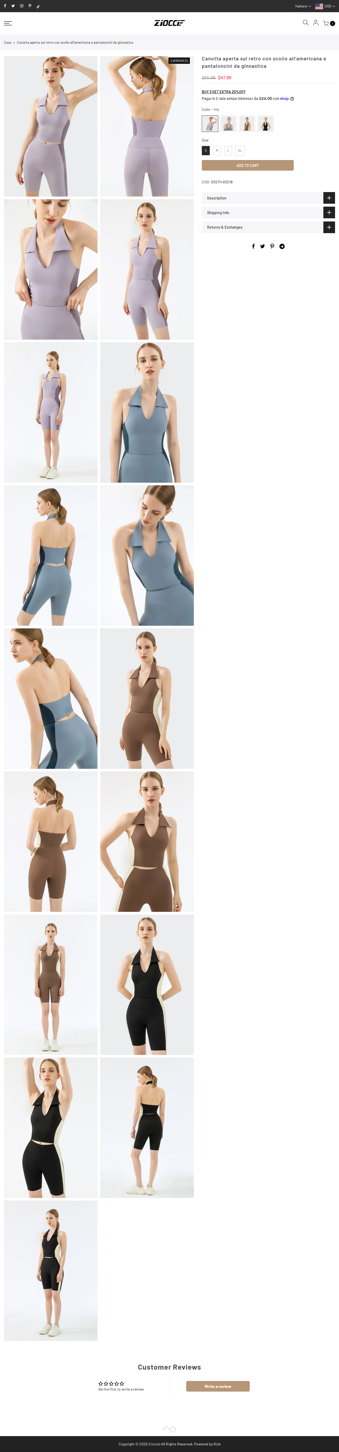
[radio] (210, 124)
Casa (7, 42)
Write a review (217, 1386)
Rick (217, 1444)
